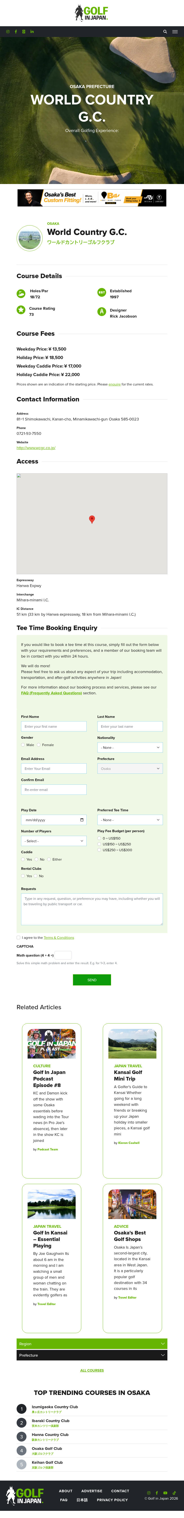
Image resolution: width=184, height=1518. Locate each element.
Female (48, 744)
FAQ (64, 1500)
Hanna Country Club (50, 1435)
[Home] (24, 1495)
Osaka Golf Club (47, 1448)
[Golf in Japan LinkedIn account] (32, 31)
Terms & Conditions (59, 937)
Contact (120, 1491)
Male (30, 744)
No (42, 859)
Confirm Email (32, 779)
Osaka (53, 223)
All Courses (92, 1370)
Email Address (32, 758)
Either (57, 859)
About (65, 1491)
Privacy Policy (112, 1500)
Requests (28, 888)
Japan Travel (128, 1066)
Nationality (106, 737)
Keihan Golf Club (47, 1462)
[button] (92, 520)
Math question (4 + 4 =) (35, 955)
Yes (29, 859)
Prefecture (105, 758)
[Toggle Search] (165, 31)
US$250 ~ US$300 (117, 849)
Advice (121, 1226)
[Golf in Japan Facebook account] (16, 31)
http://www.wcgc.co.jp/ (36, 447)
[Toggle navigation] (175, 31)
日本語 (82, 1500)
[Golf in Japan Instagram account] (8, 31)
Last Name (106, 716)
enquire (115, 384)
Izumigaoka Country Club (55, 1407)
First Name (30, 716)
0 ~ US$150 (111, 838)
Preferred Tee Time (112, 810)
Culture (42, 1066)
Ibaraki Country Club (51, 1421)
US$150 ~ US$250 (117, 844)
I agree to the (48, 937)
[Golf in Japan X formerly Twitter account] (24, 31)
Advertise (91, 1491)
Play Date (29, 810)
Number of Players (36, 831)
